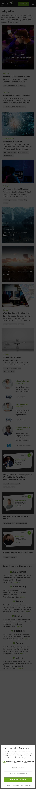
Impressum (16, 785)
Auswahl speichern (18, 768)
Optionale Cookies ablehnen (18, 774)
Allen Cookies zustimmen (18, 779)
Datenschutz (8, 785)
